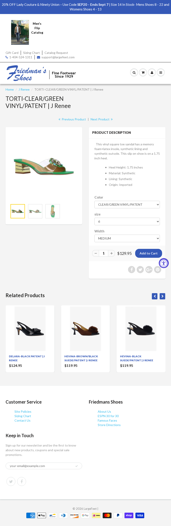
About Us (104, 411)
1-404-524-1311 (20, 57)
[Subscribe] (76, 466)
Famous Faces (107, 420)
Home (10, 89)
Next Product (100, 119)
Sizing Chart (31, 53)
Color (98, 197)
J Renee (24, 89)
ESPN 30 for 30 (108, 416)
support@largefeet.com (58, 57)
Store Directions (109, 425)
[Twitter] (10, 481)
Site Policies (22, 411)
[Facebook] (21, 481)
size (97, 214)
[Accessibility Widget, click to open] (164, 263)
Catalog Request (56, 53)
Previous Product (73, 119)
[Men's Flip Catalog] (20, 32)
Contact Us (22, 420)
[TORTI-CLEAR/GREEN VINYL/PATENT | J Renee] (44, 166)
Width (99, 231)
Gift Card (12, 53)
